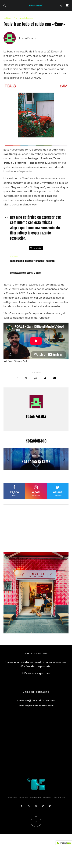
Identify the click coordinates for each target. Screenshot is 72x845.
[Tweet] (26, 378)
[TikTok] (43, 806)
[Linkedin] (50, 806)
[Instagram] (35, 806)
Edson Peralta (28, 38)
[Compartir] (17, 378)
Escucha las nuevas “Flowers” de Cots (32, 261)
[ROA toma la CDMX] (36, 459)
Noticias (7, 18)
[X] (28, 806)
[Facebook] (22, 806)
